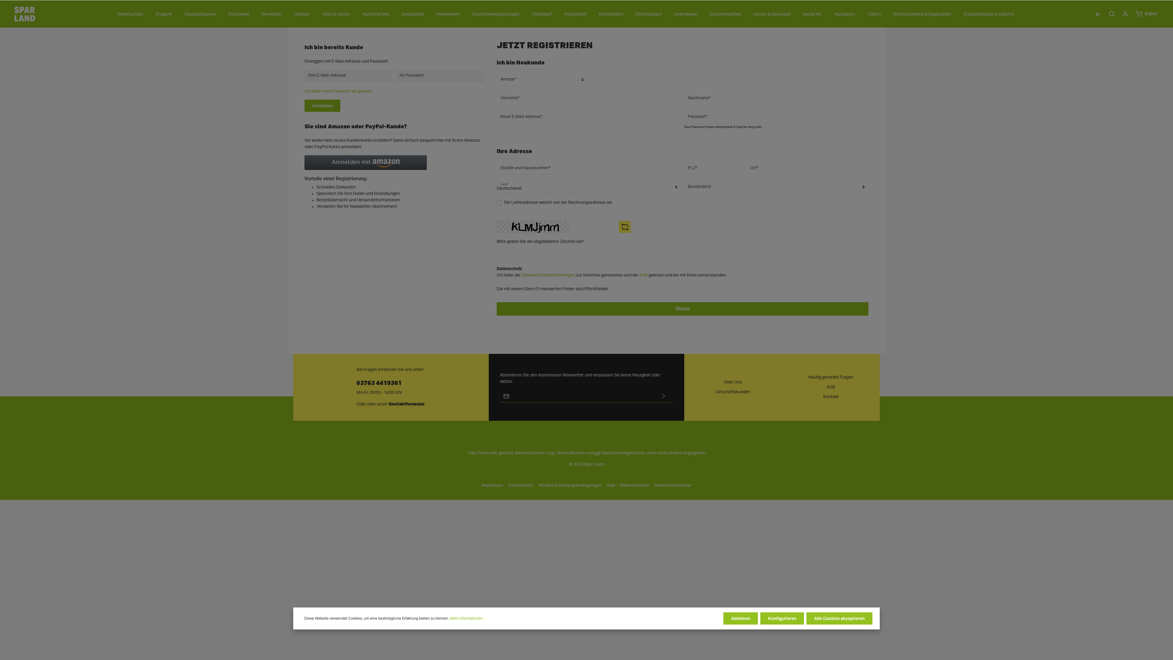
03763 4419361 (379, 382)
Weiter (682, 309)
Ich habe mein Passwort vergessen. (339, 91)
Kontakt (831, 397)
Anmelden (322, 105)
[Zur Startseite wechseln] (24, 14)
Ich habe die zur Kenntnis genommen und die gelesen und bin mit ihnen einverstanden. (612, 275)
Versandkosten (570, 453)
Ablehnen (740, 618)
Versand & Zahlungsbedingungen (569, 485)
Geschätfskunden (733, 392)
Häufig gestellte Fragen (830, 377)
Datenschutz (520, 485)
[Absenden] (663, 396)
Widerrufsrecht (634, 485)
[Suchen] (1112, 14)
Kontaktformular (407, 404)
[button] (366, 162)
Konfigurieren (782, 618)
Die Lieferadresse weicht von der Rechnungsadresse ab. (558, 202)
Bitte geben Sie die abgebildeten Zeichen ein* (540, 242)
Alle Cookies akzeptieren (839, 618)
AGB (643, 275)
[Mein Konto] (1125, 14)
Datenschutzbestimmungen (548, 275)
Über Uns (733, 382)
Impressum (492, 485)
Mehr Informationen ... (468, 618)
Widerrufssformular (673, 485)
